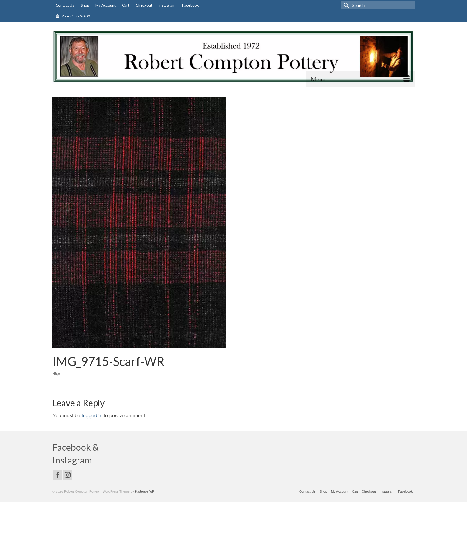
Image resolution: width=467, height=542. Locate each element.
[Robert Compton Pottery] (233, 57)
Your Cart (75, 16)
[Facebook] (57, 475)
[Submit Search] (345, 5)
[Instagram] (67, 475)
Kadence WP (144, 491)
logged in (92, 415)
